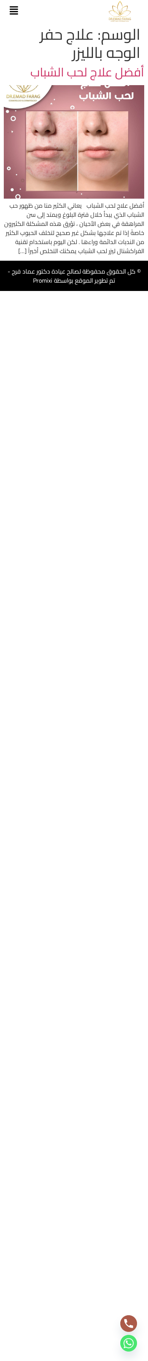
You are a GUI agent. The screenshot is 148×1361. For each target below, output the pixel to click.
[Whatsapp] (128, 1343)
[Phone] (128, 1323)
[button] (13, 11)
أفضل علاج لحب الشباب (87, 72)
